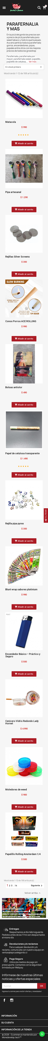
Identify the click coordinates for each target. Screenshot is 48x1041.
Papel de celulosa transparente (22, 453)
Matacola (10, 122)
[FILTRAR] (46, 520)
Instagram (12, 1000)
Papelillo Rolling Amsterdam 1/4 (23, 854)
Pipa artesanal (13, 192)
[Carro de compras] (44, 8)
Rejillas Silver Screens (17, 256)
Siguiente (37, 885)
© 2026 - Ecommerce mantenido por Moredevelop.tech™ (19, 1036)
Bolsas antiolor (13, 387)
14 (16, 885)
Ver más (32, 61)
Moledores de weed (16, 789)
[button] (24, 143)
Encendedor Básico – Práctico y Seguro (22, 655)
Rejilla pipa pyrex (14, 523)
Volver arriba (33, 893)
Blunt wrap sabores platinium (21, 589)
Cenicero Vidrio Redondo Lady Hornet (22, 722)
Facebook (4, 1000)
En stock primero (24, 67)
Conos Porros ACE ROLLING (20, 321)
